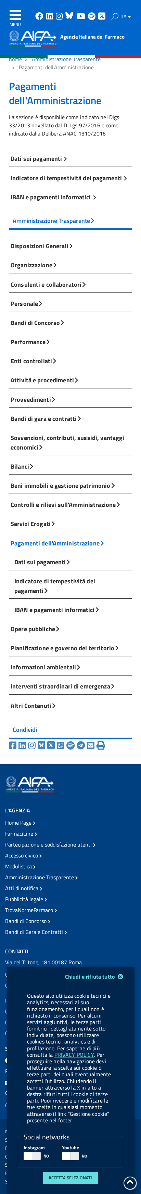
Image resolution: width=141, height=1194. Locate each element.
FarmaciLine (20, 833)
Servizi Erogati (31, 523)
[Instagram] (33, 745)
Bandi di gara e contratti (44, 418)
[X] (52, 745)
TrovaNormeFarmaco (29, 910)
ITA (123, 16)
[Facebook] (13, 745)
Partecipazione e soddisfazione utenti (49, 844)
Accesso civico (22, 855)
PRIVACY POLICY (74, 1055)
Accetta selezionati (70, 1177)
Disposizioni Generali (39, 246)
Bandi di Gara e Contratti (34, 932)
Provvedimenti (31, 399)
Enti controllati (31, 361)
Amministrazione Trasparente (66, 59)
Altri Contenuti (31, 705)
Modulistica (19, 866)
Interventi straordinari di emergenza (60, 686)
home (15, 59)
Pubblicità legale (24, 899)
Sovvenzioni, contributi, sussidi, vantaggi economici (67, 442)
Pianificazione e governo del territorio (62, 648)
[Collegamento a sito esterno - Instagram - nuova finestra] (60, 17)
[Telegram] (82, 745)
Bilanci (20, 466)
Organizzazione (31, 265)
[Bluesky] (42, 745)
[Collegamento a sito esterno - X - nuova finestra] (102, 17)
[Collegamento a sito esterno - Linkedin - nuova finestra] (50, 17)
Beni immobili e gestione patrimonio (61, 485)
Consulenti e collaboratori (46, 284)
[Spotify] (71, 745)
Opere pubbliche (33, 629)
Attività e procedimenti (42, 380)
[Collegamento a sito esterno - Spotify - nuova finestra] (92, 17)
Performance (28, 341)
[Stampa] (101, 745)
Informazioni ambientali (43, 667)
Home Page (19, 823)
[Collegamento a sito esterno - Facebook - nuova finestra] (40, 17)
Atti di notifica (22, 888)
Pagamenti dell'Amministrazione (55, 543)
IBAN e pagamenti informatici (51, 197)
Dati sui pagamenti (37, 158)
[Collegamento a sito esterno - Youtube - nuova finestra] (81, 17)
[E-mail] (92, 745)
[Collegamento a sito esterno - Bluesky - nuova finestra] (70, 17)
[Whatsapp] (61, 745)
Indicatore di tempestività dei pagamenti (67, 178)
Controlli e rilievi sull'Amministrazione (63, 504)
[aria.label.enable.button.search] (115, 16)
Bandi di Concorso (35, 322)
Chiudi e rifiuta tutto (91, 976)
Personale (24, 303)
